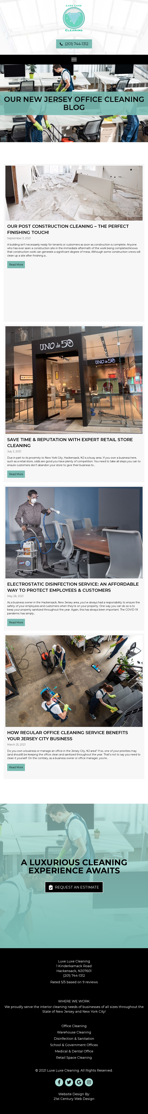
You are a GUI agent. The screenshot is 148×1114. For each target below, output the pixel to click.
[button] (74, 43)
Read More (16, 264)
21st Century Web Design (74, 1099)
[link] (74, 1026)
